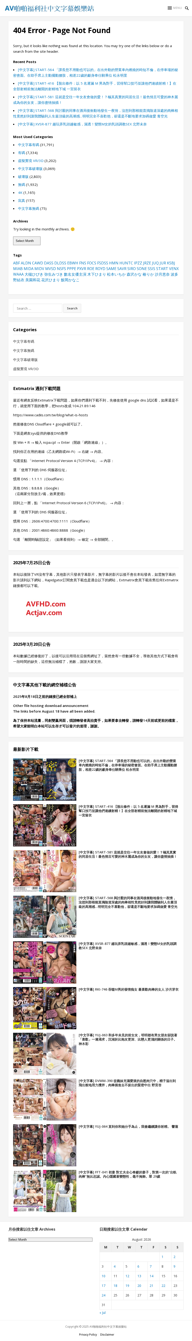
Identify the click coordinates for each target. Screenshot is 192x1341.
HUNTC (126, 263)
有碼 (21, 152)
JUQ (155, 263)
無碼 (21, 184)
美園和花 (32, 279)
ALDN (26, 263)
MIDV (39, 268)
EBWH (72, 263)
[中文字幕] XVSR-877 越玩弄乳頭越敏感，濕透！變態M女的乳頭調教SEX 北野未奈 (82, 124)
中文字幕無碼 (28, 208)
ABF (16, 263)
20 (139, 1285)
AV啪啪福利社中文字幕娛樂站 (108, 1327)
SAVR (121, 268)
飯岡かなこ (70, 279)
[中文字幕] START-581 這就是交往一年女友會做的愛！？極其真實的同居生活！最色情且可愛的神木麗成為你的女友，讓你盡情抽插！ (128, 854)
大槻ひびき (34, 274)
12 (127, 1276)
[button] (175, 8)
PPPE (71, 268)
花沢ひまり (50, 279)
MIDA (28, 268)
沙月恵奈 (162, 274)
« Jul (103, 1312)
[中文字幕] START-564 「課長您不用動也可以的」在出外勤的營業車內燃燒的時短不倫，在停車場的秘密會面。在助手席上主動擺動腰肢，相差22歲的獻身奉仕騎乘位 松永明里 (128, 765)
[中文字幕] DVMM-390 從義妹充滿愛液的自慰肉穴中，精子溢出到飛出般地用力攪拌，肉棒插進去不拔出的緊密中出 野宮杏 (127, 1082)
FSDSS (102, 263)
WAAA (18, 274)
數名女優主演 (75, 274)
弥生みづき (53, 274)
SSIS (151, 268)
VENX (174, 268)
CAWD (37, 263)
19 (127, 1285)
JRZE (147, 263)
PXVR (81, 268)
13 (139, 1276)
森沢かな (134, 274)
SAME (111, 268)
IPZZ (138, 263)
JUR (163, 263)
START (162, 268)
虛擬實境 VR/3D (31, 160)
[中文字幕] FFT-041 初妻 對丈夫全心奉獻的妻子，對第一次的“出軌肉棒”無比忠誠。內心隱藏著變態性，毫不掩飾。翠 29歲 (128, 1174)
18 (115, 1285)
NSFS (61, 268)
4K (20, 192)
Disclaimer (107, 1335)
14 (151, 1276)
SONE (142, 268)
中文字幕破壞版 (30, 168)
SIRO (131, 268)
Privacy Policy (88, 1335)
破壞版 (23, 176)
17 (103, 1285)
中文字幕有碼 (28, 144)
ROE (90, 268)
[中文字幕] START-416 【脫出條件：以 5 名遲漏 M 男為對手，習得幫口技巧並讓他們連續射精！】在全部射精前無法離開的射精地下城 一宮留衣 (128, 811)
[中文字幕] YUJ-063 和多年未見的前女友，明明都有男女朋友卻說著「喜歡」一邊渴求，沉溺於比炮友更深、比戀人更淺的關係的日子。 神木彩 (128, 1039)
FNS (82, 263)
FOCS (91, 263)
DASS (48, 263)
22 (163, 1285)
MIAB (18, 268)
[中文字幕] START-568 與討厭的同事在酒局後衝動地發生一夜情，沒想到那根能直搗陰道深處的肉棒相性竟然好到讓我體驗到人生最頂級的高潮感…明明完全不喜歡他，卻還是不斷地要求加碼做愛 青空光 (128, 902)
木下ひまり (96, 274)
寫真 (21, 200)
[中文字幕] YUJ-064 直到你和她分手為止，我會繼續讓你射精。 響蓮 (128, 1126)
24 (103, 1295)
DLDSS (60, 263)
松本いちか (116, 274)
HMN (113, 263)
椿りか (148, 274)
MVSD (50, 268)
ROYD (100, 268)
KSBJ (171, 263)
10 (103, 1276)
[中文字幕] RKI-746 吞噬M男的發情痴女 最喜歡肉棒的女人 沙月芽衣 (129, 989)
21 (151, 1285)
